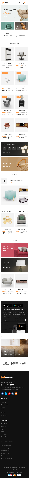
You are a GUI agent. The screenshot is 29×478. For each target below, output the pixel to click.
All (5, 45)
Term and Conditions (6, 458)
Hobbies (10, 351)
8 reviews (10, 88)
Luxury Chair (21, 63)
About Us (3, 402)
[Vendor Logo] (4, 181)
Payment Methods (6, 445)
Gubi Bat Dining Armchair (21, 230)
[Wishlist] (20, 2)
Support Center (5, 453)
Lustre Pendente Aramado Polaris (7, 87)
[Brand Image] (5, 363)
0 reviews (10, 65)
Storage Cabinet (7, 63)
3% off (4, 96)
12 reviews (10, 291)
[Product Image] (10, 195)
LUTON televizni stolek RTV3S (21, 290)
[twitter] (6, 393)
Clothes (6, 351)
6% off (19, 73)
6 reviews (10, 231)
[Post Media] (14, 348)
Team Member (5, 405)
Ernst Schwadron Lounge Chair (7, 135)
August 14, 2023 (12, 356)
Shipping (3, 456)
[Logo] (4, 3)
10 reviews (24, 231)
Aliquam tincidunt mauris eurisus (12, 354)
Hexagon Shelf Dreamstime (7, 230)
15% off (5, 73)
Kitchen (22, 45)
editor (6, 356)
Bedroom (17, 45)
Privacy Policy (4, 437)
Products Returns (5, 450)
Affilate (3, 412)
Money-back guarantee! (7, 448)
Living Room (10, 45)
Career (3, 407)
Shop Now (5, 16)
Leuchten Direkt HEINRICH (21, 111)
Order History (4, 415)
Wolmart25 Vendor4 (13, 180)
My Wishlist (4, 434)
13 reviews (10, 136)
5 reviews (10, 112)
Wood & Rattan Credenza (21, 135)
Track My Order (5, 424)
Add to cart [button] (7, 68)
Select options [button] (7, 138)
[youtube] (12, 393)
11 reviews (24, 65)
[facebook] (2, 393)
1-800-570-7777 (7, 385)
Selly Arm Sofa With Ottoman (7, 290)
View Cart (3, 426)
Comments (8, 357)
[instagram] (9, 393)
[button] (27, 2)
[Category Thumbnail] (7, 26)
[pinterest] (16, 393)
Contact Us (4, 410)
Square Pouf (21, 87)
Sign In (3, 429)
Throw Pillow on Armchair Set (7, 111)
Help (2, 431)
